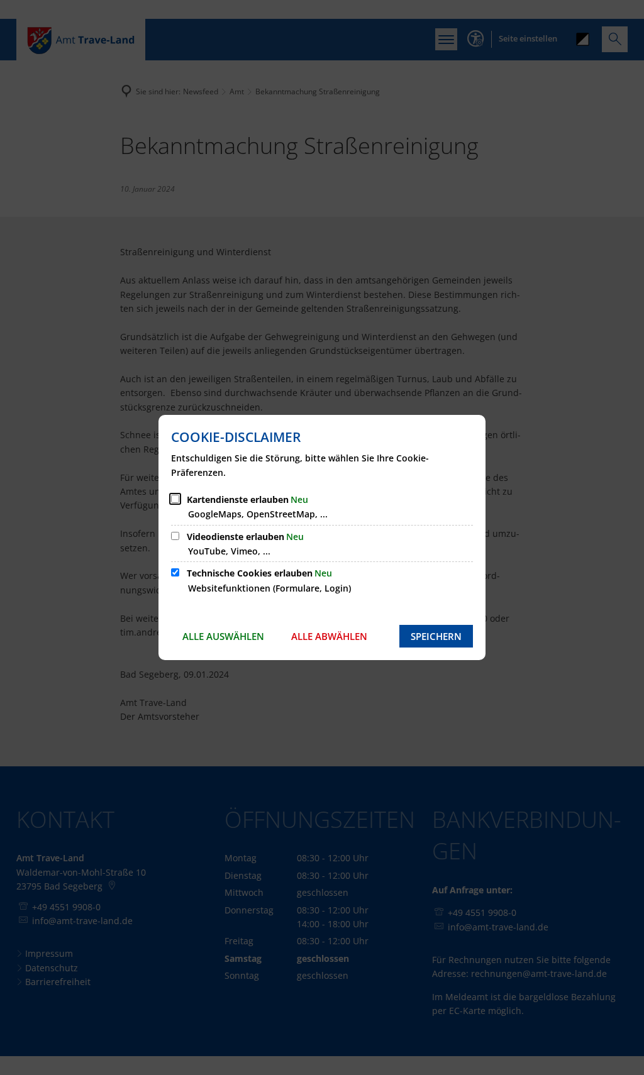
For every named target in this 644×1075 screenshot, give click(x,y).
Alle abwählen (329, 636)
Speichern (436, 636)
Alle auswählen (223, 636)
